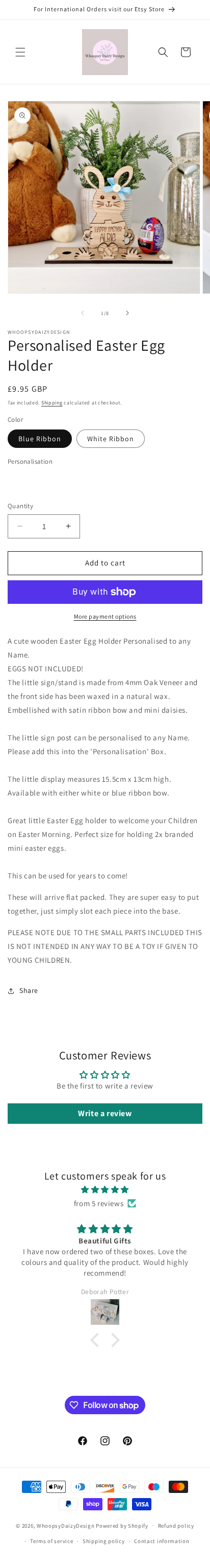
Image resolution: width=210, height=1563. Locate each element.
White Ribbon (110, 438)
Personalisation (30, 461)
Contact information (161, 1541)
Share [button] (28, 990)
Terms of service (51, 1541)
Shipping (52, 402)
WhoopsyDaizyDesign (66, 1525)
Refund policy (176, 1525)
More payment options (105, 616)
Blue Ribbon (39, 438)
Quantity (20, 506)
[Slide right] (127, 313)
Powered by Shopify (122, 1525)
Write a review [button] (105, 1113)
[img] (105, 1189)
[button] (20, 52)
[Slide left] (82, 313)
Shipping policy (104, 1541)
